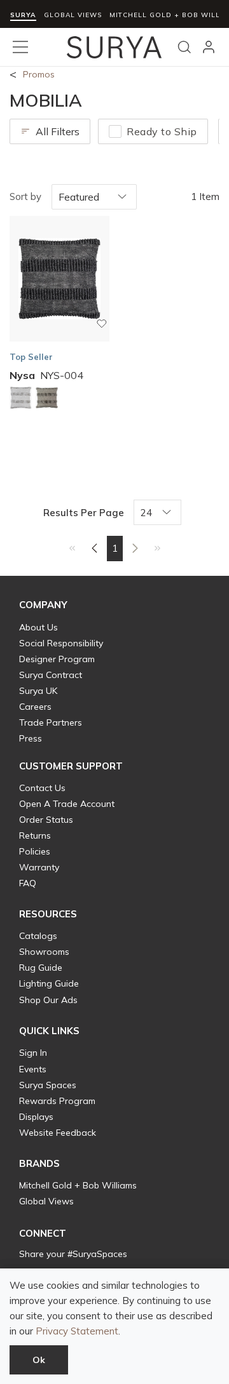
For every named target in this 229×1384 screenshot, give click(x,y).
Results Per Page (83, 513)
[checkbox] (115, 131)
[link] (72, 548)
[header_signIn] (208, 47)
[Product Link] (21, 400)
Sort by (25, 196)
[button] (43, 605)
